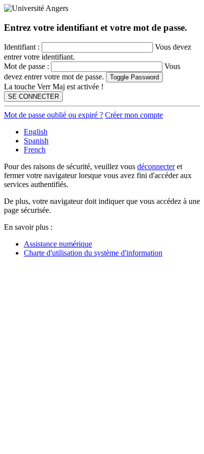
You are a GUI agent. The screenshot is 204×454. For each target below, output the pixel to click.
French (35, 149)
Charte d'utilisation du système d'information (93, 253)
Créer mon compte (134, 115)
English (36, 132)
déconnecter (156, 166)
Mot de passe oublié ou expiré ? (53, 115)
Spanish (36, 140)
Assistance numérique (58, 244)
